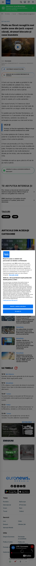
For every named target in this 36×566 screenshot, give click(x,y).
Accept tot (18, 311)
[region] (18, 283)
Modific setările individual (18, 306)
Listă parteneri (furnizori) (10, 300)
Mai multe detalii (13, 275)
